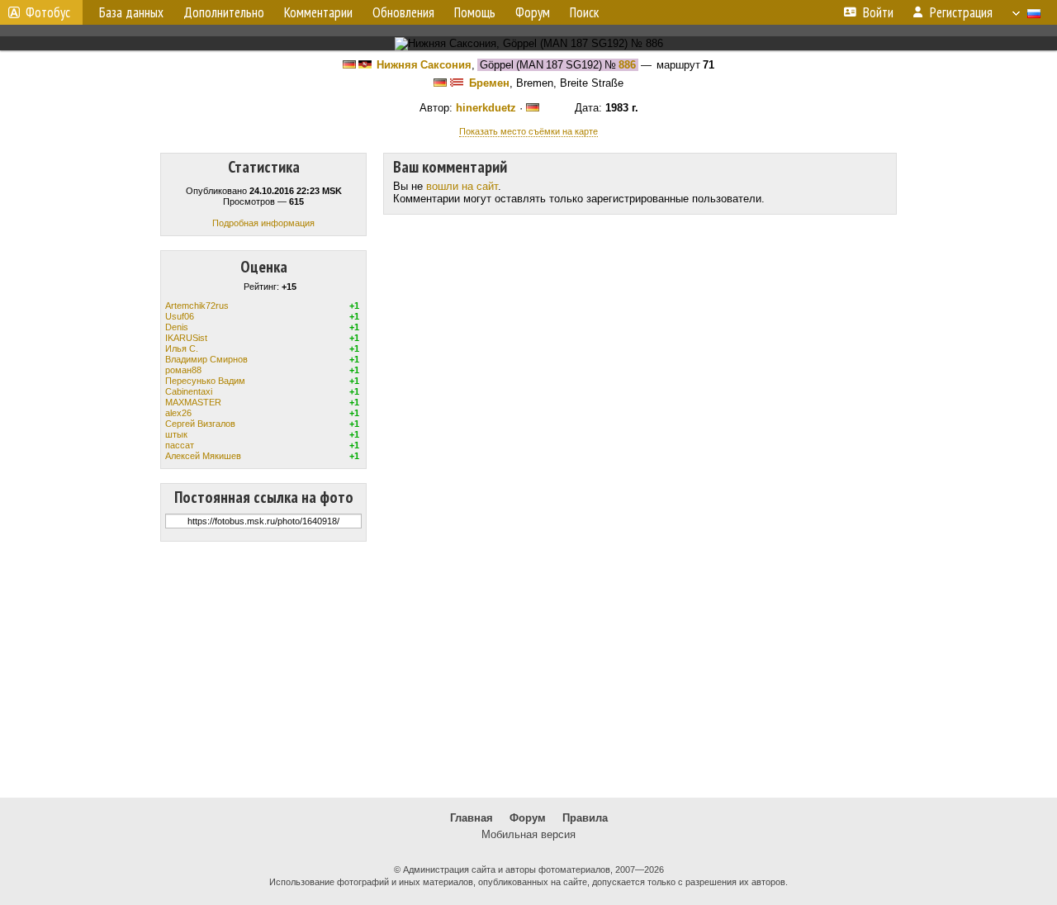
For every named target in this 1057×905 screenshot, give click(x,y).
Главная (471, 818)
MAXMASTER (193, 402)
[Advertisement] (528, 669)
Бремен (489, 83)
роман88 (183, 370)
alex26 (178, 413)
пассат (179, 445)
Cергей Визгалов (200, 424)
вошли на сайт (462, 186)
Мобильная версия (528, 834)
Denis (176, 327)
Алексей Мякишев (203, 456)
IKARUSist (186, 338)
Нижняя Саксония (424, 65)
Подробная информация (263, 223)
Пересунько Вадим (205, 381)
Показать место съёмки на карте (528, 131)
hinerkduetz (486, 108)
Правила (585, 818)
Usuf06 (179, 316)
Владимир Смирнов (206, 359)
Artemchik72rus (197, 305)
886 (627, 65)
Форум (528, 818)
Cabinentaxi (188, 391)
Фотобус (48, 12)
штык (176, 434)
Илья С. (181, 348)
